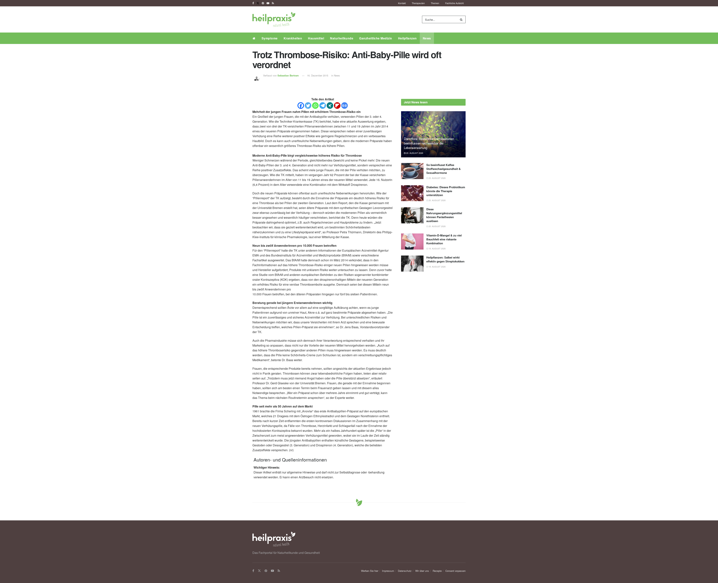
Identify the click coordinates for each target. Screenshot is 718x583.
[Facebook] (300, 105)
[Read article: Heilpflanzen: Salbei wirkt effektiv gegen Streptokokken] (412, 264)
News (427, 38)
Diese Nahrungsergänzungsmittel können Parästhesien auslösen (444, 215)
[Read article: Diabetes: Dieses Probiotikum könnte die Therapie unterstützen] (412, 193)
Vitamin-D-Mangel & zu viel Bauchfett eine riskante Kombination (444, 239)
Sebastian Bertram (288, 75)
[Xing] (330, 105)
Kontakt (402, 3)
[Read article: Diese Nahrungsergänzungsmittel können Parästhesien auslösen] (412, 215)
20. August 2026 (414, 152)
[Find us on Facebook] (253, 3)
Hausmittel (316, 38)
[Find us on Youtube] (268, 3)
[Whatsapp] (315, 105)
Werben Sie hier (369, 571)
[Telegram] (322, 105)
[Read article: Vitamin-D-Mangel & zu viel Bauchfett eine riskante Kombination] (412, 241)
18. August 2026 (437, 266)
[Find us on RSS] (273, 3)
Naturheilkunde (341, 38)
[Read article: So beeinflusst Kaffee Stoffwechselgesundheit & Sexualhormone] (412, 171)
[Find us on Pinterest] (263, 3)
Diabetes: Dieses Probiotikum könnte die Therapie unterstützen (445, 191)
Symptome (270, 38)
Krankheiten (293, 38)
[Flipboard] (337, 105)
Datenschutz (405, 571)
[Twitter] (308, 105)
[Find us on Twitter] (258, 3)
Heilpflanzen (407, 38)
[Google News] (344, 105)
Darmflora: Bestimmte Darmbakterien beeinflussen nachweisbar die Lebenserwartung (429, 143)
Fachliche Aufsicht (454, 3)
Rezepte (437, 571)
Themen (435, 3)
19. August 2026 (437, 248)
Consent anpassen (455, 571)
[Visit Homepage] (273, 19)
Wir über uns (422, 571)
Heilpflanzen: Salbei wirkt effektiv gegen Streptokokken (445, 259)
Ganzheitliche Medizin (375, 38)
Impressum (388, 571)
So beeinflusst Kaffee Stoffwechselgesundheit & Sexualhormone (443, 169)
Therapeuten (418, 3)
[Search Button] (462, 19)
